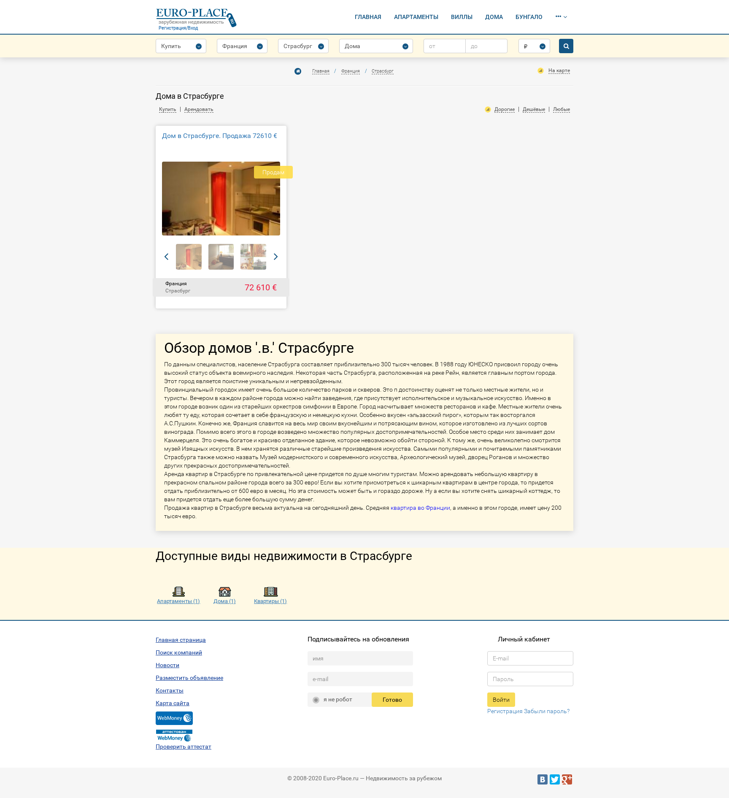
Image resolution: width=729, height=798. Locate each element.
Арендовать (198, 109)
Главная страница (181, 639)
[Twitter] (555, 779)
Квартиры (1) (270, 601)
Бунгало (529, 17)
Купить (167, 109)
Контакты (170, 690)
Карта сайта (172, 703)
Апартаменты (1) (178, 601)
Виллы (461, 17)
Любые (561, 109)
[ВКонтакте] (542, 779)
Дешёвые (534, 109)
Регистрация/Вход (178, 28)
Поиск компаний (179, 652)
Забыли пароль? (547, 711)
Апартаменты (416, 17)
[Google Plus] (567, 779)
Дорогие (504, 109)
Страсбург (383, 71)
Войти (501, 699)
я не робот (338, 699)
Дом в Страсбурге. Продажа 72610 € (219, 136)
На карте (559, 70)
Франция (350, 71)
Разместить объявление (189, 677)
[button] (561, 16)
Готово (392, 699)
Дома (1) (224, 601)
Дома (494, 17)
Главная (368, 17)
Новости (167, 665)
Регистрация (505, 711)
